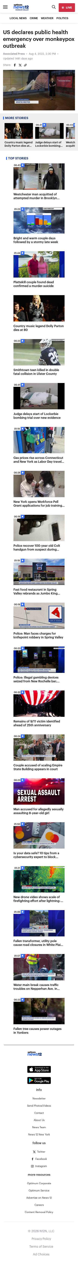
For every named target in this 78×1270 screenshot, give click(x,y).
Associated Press (14, 54)
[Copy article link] (25, 65)
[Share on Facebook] (14, 65)
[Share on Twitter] (20, 65)
